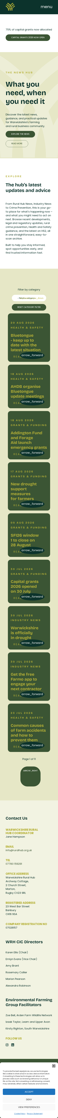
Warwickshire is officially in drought (24, 632)
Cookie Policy (19, 1113)
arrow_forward (32, 355)
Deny (29, 1099)
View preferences (29, 1107)
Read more (16, 143)
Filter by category (29, 290)
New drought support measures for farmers (24, 491)
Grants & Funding (29, 425)
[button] (53, 1065)
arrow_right (30, 770)
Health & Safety (27, 327)
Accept (29, 1092)
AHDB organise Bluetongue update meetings (27, 391)
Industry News (26, 620)
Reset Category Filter (29, 307)
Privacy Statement (35, 1113)
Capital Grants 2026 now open (27, 37)
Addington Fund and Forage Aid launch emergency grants (29, 440)
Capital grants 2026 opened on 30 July (25, 586)
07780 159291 (14, 864)
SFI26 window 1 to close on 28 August (25, 540)
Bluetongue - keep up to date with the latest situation (26, 342)
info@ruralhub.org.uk (19, 850)
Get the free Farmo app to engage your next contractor (26, 681)
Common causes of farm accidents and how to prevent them (28, 732)
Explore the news (20, 134)
